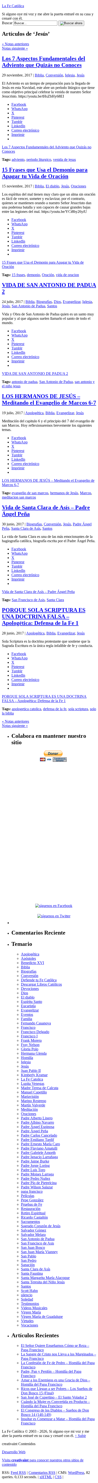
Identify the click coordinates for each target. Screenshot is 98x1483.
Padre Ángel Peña (34, 1131)
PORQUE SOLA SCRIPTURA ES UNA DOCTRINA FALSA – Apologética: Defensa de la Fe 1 (43, 616)
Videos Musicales (34, 1308)
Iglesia (70, 75)
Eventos (27, 1014)
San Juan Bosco (33, 1247)
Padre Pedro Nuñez (35, 1178)
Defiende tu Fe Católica (39, 980)
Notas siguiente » (15, 48)
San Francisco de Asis (28, 600)
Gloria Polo (29, 1049)
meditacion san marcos (19, 497)
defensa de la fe (54, 709)
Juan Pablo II (31, 1071)
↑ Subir (80, 1436)
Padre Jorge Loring (35, 1165)
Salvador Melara (33, 1235)
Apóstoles (28, 958)
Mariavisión (30, 1096)
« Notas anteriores (15, 44)
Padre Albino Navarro (37, 1122)
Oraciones (78, 186)
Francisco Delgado (35, 1032)
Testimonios (30, 1304)
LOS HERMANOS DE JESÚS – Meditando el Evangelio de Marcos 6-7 (49, 399)
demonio (33, 275)
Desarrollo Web (13, 1452)
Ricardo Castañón (34, 1217)
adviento (18, 159)
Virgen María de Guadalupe (42, 1316)
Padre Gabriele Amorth (38, 1153)
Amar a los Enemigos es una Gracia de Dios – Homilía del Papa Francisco (55, 1382)
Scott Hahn (29, 1291)
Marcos (85, 493)
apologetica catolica (26, 709)
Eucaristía (28, 1006)
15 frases (18, 275)
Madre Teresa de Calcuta (39, 1088)
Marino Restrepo (33, 1101)
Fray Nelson (30, 1045)
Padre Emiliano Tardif (37, 1140)
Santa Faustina (32, 1273)
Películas (27, 1196)
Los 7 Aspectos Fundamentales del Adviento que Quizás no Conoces (43, 61)
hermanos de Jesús (64, 493)
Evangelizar (71, 302)
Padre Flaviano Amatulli (39, 1148)
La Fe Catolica (32, 1079)
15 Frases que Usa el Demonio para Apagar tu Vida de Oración (45, 173)
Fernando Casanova (36, 1023)
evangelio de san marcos (30, 493)
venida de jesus (64, 159)
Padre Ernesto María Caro (40, 1144)
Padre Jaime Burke (35, 1161)
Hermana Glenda (34, 1053)
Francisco (28, 1027)
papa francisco (32, 1191)
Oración (48, 275)
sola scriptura (78, 709)
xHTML (45, 1477)
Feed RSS (18, 1473)
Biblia (39, 75)
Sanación (28, 1265)
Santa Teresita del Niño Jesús (43, 1282)
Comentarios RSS (42, 1473)
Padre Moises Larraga (37, 1174)
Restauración (30, 1209)
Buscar (7, 23)
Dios (57, 302)
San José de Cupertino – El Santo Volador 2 (54, 1397)
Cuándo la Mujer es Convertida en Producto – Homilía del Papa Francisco (55, 1404)
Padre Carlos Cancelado (39, 1135)
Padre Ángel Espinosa (37, 1127)
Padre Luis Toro (33, 1170)
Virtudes (27, 1321)
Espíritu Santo (31, 1002)
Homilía (27, 1058)
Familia (26, 1019)
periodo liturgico (38, 159)
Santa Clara (55, 600)
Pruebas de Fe (31, 1204)
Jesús (80, 75)
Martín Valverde (33, 1105)
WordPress (76, 1473)
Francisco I (29, 1036)
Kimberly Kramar (34, 1075)
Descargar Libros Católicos (41, 984)
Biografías (44, 302)
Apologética (34, 413)
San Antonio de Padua (28, 306)
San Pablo (28, 1256)
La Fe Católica (13, 6)
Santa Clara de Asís (25, 528)
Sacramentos (30, 1222)
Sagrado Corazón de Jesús (40, 1226)
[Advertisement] (54, 796)
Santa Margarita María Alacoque (45, 1278)
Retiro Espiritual (33, 1213)
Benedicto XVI (32, 963)
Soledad (27, 1299)
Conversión (54, 75)
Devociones (30, 989)
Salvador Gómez (33, 1230)
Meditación (29, 1109)
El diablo (52, 186)
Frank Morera (31, 1040)
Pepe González (32, 1200)
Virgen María (31, 1312)
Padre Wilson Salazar (37, 1187)
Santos (52, 306)
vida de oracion (67, 275)
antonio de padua (24, 382)
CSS (58, 1477)
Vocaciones (29, 1325)
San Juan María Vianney (39, 1252)
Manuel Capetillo (34, 1092)
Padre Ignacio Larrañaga (39, 1157)
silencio (26, 1295)
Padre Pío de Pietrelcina (39, 1183)
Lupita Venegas (32, 1084)
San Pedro (28, 1260)
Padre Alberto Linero (37, 1118)
